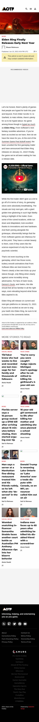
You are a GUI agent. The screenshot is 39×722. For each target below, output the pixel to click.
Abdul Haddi (6, 382)
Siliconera (19, 671)
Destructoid (19, 677)
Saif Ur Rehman (7, 443)
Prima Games (19, 668)
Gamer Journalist (19, 680)
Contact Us (25, 633)
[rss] (4, 624)
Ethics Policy (26, 636)
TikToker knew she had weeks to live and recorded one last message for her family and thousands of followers (10, 367)
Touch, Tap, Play (19, 692)
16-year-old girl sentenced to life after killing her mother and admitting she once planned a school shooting (28, 421)
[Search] (26, 9)
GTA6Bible (19, 701)
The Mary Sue (19, 689)
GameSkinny (19, 683)
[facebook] (20, 624)
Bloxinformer (19, 698)
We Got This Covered (19, 674)
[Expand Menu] (31, 9)
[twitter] (14, 624)
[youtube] (25, 624)
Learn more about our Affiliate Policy (13, 328)
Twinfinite (20, 659)
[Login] (35, 9)
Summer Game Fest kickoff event (16, 142)
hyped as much (28, 124)
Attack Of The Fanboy (19, 665)
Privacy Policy (7, 642)
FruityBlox (19, 695)
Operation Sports (19, 686)
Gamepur (19, 662)
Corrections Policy (9, 636)
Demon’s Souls (8, 284)
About (4, 633)
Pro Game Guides (19, 656)
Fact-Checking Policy (10, 639)
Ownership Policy (28, 639)
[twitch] (9, 624)
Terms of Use (26, 642)
